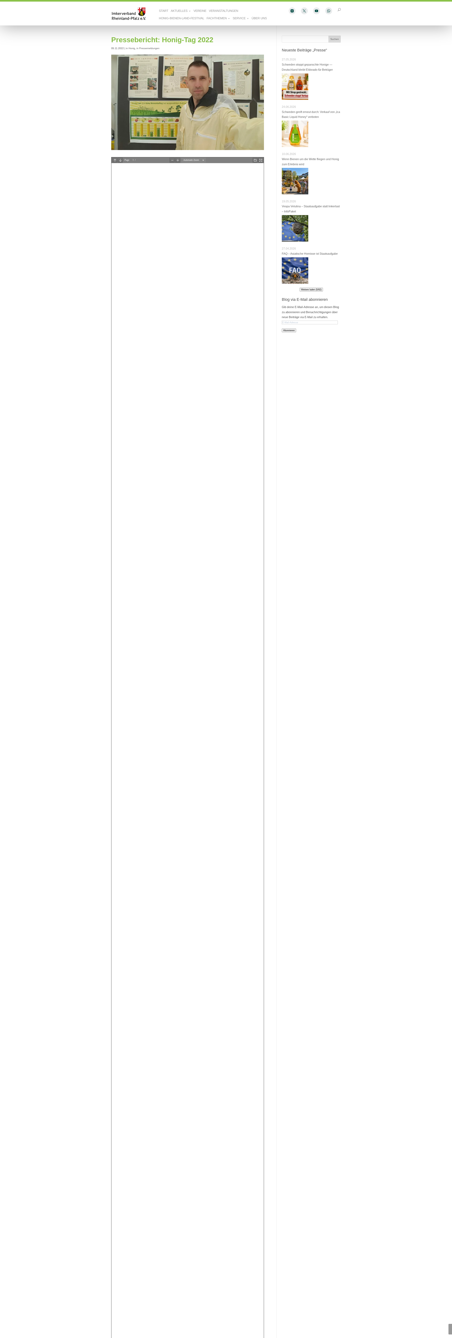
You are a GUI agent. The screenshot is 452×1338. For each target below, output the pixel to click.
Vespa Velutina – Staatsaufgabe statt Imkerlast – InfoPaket (311, 209)
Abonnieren (289, 330)
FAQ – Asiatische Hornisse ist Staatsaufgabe (310, 253)
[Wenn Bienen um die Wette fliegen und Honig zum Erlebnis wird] (295, 181)
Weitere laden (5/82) (311, 289)
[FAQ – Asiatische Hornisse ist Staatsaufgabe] (295, 270)
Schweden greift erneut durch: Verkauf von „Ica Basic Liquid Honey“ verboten (311, 114)
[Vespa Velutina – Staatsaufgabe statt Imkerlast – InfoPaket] (295, 228)
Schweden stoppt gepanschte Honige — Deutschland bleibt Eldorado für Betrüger (308, 67)
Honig (132, 48)
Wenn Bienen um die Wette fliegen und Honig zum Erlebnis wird (310, 162)
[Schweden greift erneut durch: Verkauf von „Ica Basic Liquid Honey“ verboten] (295, 134)
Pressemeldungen (149, 48)
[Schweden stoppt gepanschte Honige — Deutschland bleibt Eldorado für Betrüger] (295, 86)
